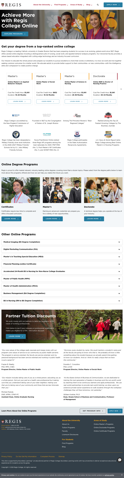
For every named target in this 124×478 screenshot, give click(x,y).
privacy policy (109, 475)
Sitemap (62, 456)
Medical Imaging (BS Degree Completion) (21, 242)
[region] (62, 475)
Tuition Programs (68, 427)
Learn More (18, 101)
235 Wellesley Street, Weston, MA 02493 (18, 429)
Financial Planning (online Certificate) (19, 264)
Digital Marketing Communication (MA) (20, 249)
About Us (65, 424)
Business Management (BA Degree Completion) (24, 293)
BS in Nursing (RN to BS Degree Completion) (23, 301)
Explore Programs (13, 34)
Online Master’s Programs (103, 424)
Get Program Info (92, 411)
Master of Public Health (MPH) (16, 279)
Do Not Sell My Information (26, 456)
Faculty (65, 431)
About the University (41, 5)
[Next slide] (121, 89)
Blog (88, 5)
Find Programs (60, 5)
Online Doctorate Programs (104, 427)
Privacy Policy (6, 456)
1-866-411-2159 (15, 425)
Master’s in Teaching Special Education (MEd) (23, 257)
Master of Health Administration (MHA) (20, 286)
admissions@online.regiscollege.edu (15, 427)
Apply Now (112, 4)
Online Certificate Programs (104, 431)
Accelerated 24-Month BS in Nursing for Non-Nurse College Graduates (34, 271)
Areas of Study (76, 5)
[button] (119, 460)
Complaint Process (47, 456)
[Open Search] (98, 5)
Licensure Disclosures (70, 434)
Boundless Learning (25, 461)
